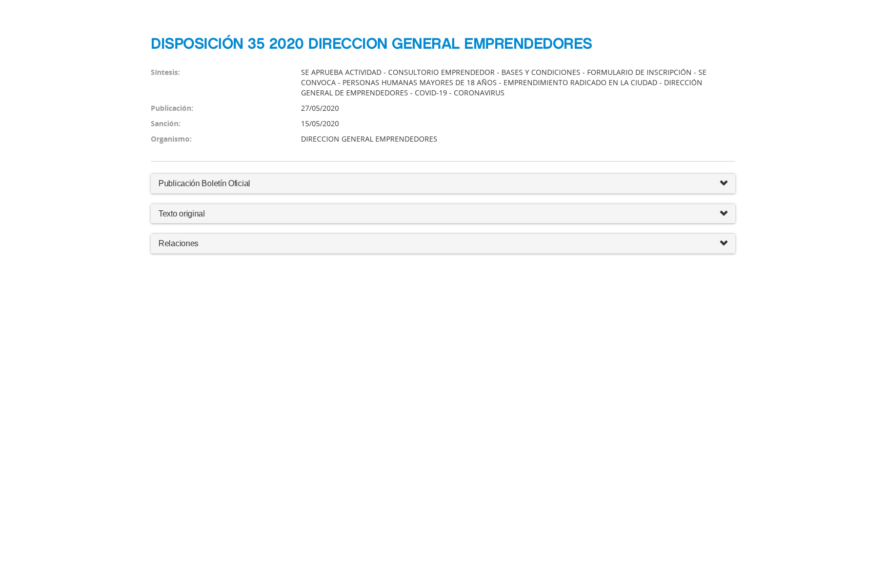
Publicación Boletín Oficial (204, 183)
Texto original (181, 213)
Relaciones (178, 243)
